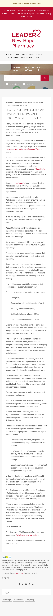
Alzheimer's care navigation (27, 535)
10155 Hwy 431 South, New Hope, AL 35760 (23, 10)
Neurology (7, 599)
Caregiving (30, 599)
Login (37, 57)
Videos (30, 84)
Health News (14, 84)
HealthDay (19, 573)
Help (18, 55)
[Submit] (45, 78)
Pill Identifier (27, 55)
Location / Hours (12, 57)
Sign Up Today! (26, 57)
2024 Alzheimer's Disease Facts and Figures (24, 149)
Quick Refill (41, 55)
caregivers (20, 183)
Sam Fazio (40, 169)
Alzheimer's (18, 599)
